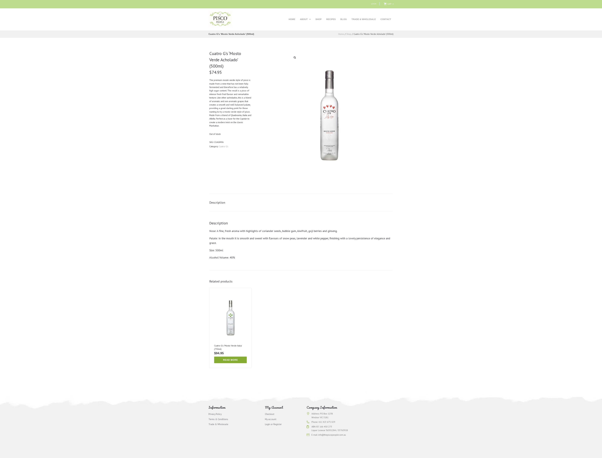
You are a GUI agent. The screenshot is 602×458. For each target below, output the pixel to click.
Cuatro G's (223, 146)
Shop (348, 34)
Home (341, 34)
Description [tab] (217, 202)
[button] (295, 57)
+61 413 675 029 (326, 422)
